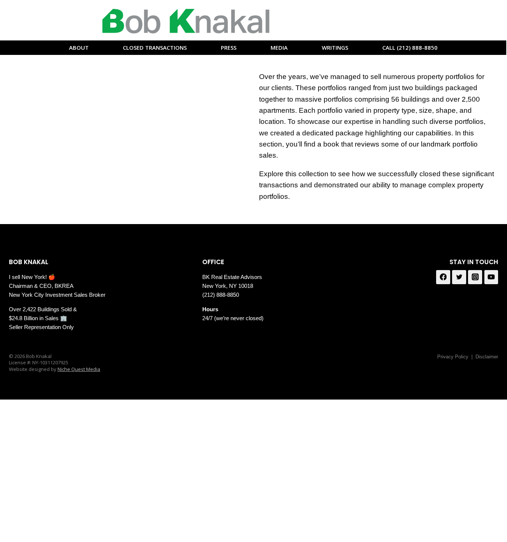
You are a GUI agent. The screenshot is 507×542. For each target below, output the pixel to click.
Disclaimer (486, 356)
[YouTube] (491, 277)
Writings (335, 47)
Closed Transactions (155, 47)
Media (279, 47)
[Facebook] (443, 277)
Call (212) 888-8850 (410, 47)
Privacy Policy (452, 356)
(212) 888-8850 (220, 295)
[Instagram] (475, 277)
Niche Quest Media (79, 369)
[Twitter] (459, 277)
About (79, 47)
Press (228, 47)
